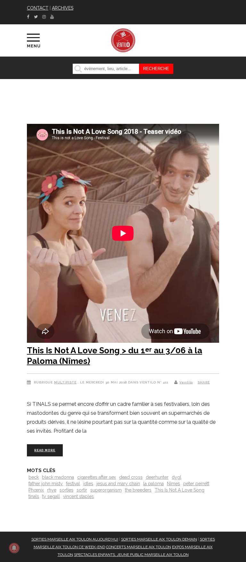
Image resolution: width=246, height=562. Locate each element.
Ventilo (186, 382)
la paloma (153, 483)
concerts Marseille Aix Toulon (138, 547)
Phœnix (36, 490)
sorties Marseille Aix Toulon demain (159, 539)
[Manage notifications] (14, 548)
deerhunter (157, 477)
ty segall (51, 496)
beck (34, 477)
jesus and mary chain (118, 483)
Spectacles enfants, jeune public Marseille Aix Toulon (131, 554)
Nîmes (173, 483)
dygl (176, 477)
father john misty (46, 483)
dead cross (131, 477)
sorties (66, 490)
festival (73, 483)
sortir (82, 490)
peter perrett (196, 483)
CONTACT (37, 8)
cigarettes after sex (96, 477)
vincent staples (78, 496)
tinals (34, 496)
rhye (51, 490)
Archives (62, 8)
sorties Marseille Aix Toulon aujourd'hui (74, 539)
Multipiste (65, 382)
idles (88, 483)
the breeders (138, 490)
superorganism (106, 490)
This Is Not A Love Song (179, 490)
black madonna (58, 477)
